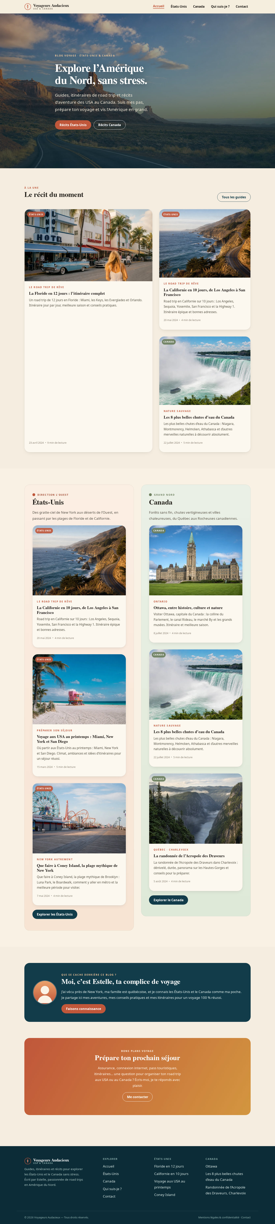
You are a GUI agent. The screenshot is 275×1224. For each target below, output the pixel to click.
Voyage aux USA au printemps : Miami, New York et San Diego (75, 739)
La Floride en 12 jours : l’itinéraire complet (67, 293)
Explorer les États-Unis (55, 914)
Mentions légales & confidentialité (218, 1217)
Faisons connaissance (83, 1009)
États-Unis (179, 6)
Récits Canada (109, 125)
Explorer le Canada (169, 900)
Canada (199, 6)
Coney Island (164, 1194)
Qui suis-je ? (220, 6)
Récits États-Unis (73, 125)
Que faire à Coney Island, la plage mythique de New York (77, 867)
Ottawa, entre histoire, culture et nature (188, 607)
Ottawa (211, 1166)
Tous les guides (234, 197)
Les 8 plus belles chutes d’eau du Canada (199, 417)
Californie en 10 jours (171, 1173)
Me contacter (137, 1097)
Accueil (158, 6)
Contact (242, 6)
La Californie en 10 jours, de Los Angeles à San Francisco (204, 292)
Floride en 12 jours (169, 1166)
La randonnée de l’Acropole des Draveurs (189, 856)
